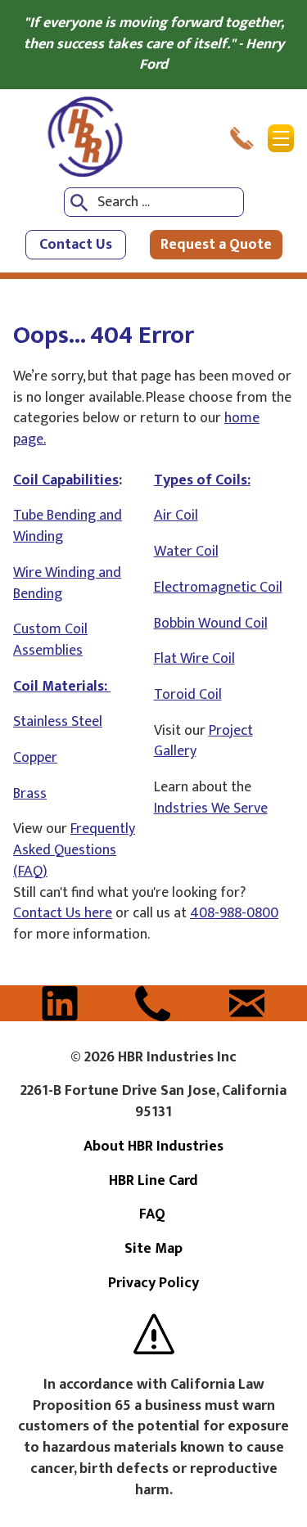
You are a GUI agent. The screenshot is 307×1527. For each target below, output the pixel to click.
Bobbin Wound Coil (211, 623)
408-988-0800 (234, 913)
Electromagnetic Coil (218, 587)
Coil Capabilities (66, 480)
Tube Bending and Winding (67, 526)
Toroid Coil (188, 694)
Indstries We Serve (211, 808)
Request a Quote (216, 244)
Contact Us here (62, 913)
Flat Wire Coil (194, 658)
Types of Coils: (202, 480)
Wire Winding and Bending (67, 583)
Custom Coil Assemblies (50, 640)
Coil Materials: (62, 686)
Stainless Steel (57, 721)
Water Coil (186, 551)
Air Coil (176, 515)
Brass (30, 794)
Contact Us (75, 244)
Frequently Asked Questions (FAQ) (74, 850)
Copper (35, 757)
